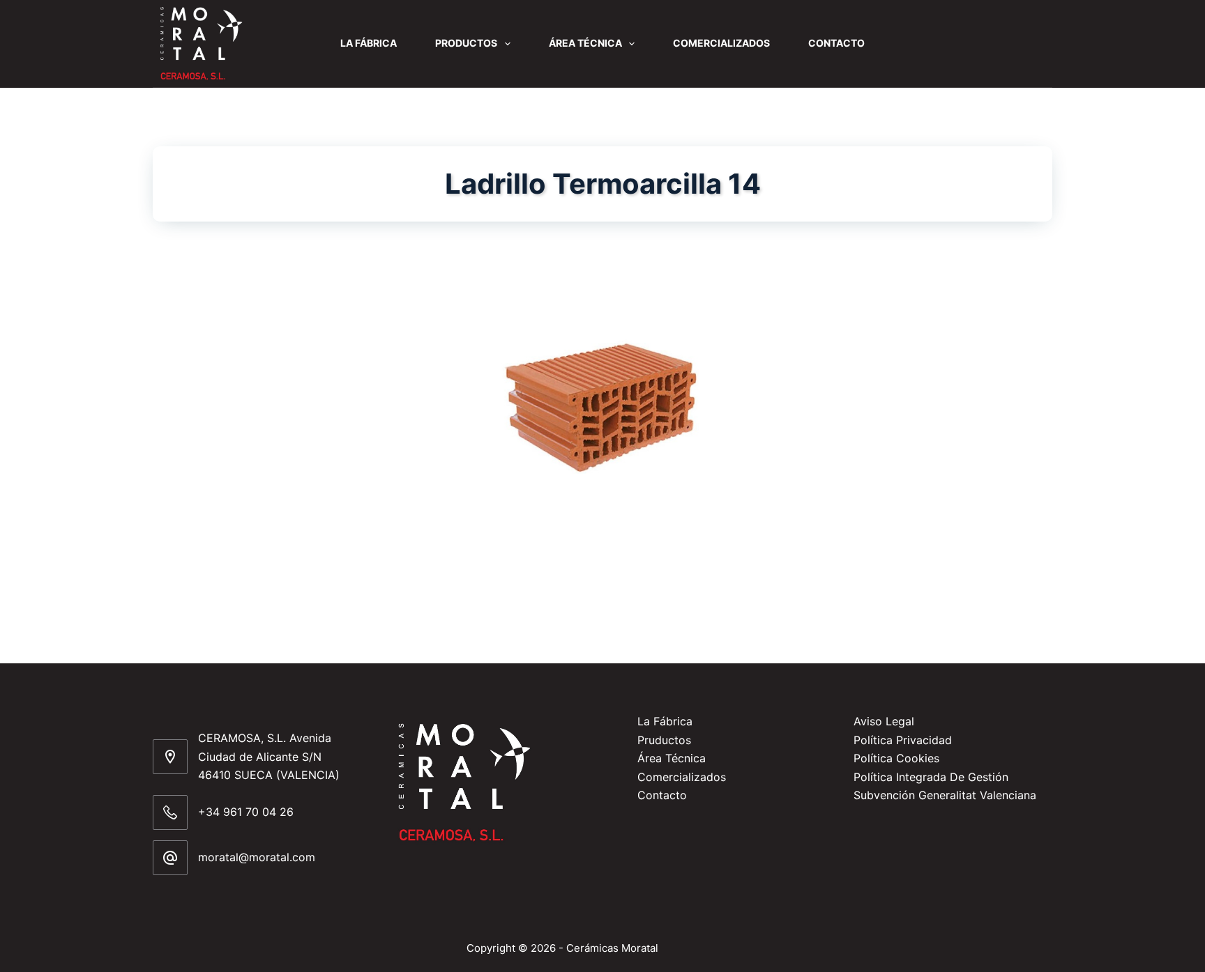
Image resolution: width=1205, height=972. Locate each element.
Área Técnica (585, 43)
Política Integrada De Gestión (931, 777)
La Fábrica (368, 43)
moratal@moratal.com (256, 857)
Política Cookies (896, 758)
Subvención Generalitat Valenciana (945, 795)
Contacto (836, 43)
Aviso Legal (884, 721)
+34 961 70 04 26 (246, 812)
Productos (466, 43)
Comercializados (721, 43)
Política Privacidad (903, 740)
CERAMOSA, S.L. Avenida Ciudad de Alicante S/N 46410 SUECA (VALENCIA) (269, 756)
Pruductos (664, 740)
